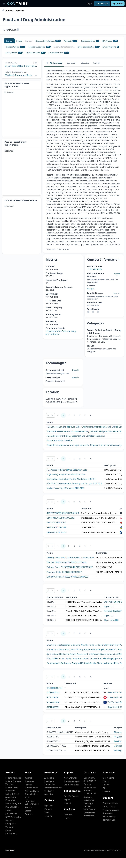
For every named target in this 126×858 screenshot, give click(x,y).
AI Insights (49, 777)
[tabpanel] (84, 160)
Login (89, 3)
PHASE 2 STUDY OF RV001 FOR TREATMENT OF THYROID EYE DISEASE (83, 692)
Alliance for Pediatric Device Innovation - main (93, 736)
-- (96, 576)
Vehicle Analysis (71, 784)
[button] (18, 29)
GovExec (110, 850)
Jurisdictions (11, 813)
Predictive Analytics (49, 792)
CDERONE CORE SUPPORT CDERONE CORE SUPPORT (83, 615)
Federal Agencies (13, 777)
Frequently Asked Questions (111, 811)
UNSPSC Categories (10, 822)
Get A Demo (108, 777)
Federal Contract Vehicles (13, 783)
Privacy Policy (109, 816)
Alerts (47, 812)
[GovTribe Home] (17, 3)
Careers (106, 791)
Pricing (106, 784)
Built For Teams (71, 796)
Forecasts (29, 781)
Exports (28, 814)
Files (27, 797)
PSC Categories (12, 806)
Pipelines (48, 805)
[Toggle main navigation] (3, 4)
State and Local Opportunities (32, 792)
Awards (28, 777)
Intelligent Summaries (49, 783)
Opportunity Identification (90, 779)
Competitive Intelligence (89, 814)
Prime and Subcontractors (32, 802)
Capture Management (90, 786)
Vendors (9, 827)
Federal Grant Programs (11, 789)
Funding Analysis (72, 781)
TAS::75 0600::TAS (104, 567)
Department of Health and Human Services (21, 66)
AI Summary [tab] (56, 63)
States (8, 810)
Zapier (67, 799)
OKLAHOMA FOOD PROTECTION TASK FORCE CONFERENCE (83, 707)
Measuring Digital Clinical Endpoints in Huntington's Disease (93, 741)
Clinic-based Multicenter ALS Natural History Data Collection (93, 732)
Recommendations (53, 787)
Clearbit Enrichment (10, 832)
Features (68, 814)
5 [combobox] (48, 415)
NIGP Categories (13, 817)
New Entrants (70, 777)
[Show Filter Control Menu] (35, 62)
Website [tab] (85, 63)
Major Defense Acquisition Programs (12, 797)
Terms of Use (109, 819)
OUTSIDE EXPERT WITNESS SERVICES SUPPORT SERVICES (99, 532)
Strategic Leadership (89, 798)
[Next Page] (90, 415)
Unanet (67, 803)
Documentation (110, 803)
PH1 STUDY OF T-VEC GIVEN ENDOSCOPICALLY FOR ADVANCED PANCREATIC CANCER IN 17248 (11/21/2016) (83, 702)
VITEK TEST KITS (88, 527)
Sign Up (106, 781)
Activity (28, 807)
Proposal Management (90, 792)
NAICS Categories (13, 803)
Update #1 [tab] (72, 63)
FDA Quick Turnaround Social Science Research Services (19, 75)
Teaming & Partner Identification (90, 806)
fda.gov (90, 288)
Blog (105, 788)
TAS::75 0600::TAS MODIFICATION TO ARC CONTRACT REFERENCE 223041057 (99, 522)
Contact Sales (109, 806)
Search (28, 810)
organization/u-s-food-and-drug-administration (61, 332)
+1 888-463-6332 (94, 269)
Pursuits (48, 809)
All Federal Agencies (14, 10)
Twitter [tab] (96, 63)
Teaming (48, 816)
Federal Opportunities (31, 786)
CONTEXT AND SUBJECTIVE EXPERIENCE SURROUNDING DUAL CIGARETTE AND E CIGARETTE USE (83, 697)
